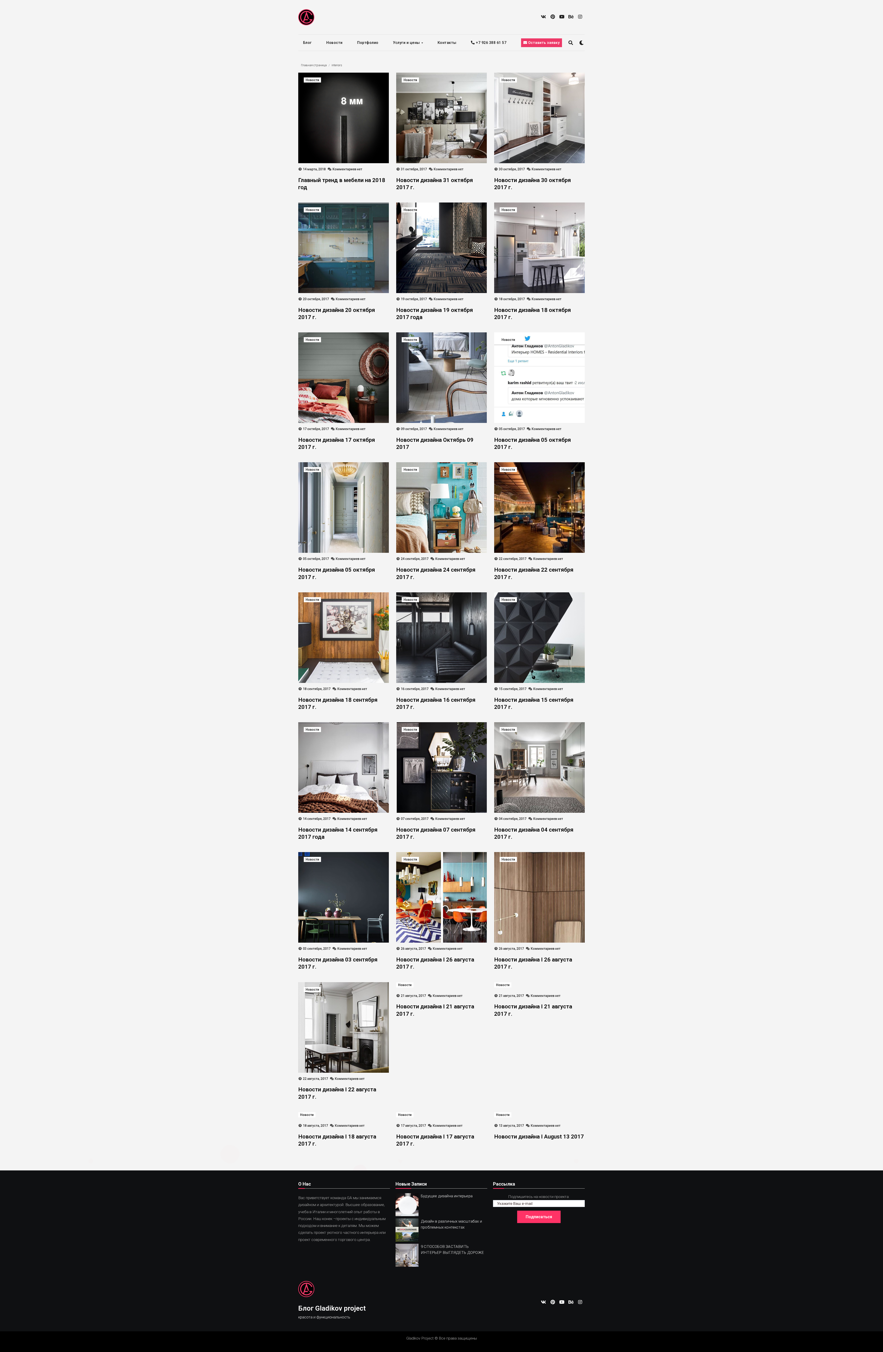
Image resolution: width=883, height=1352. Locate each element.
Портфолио (367, 42)
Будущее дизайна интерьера (447, 1196)
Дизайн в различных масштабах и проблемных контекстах (451, 1224)
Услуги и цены (407, 42)
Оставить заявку (543, 42)
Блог (307, 42)
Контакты (447, 42)
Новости (334, 42)
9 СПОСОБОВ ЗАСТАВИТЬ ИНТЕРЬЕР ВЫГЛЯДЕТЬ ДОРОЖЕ (452, 1249)
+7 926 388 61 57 (490, 42)
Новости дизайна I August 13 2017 (539, 1136)
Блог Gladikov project (332, 1308)
